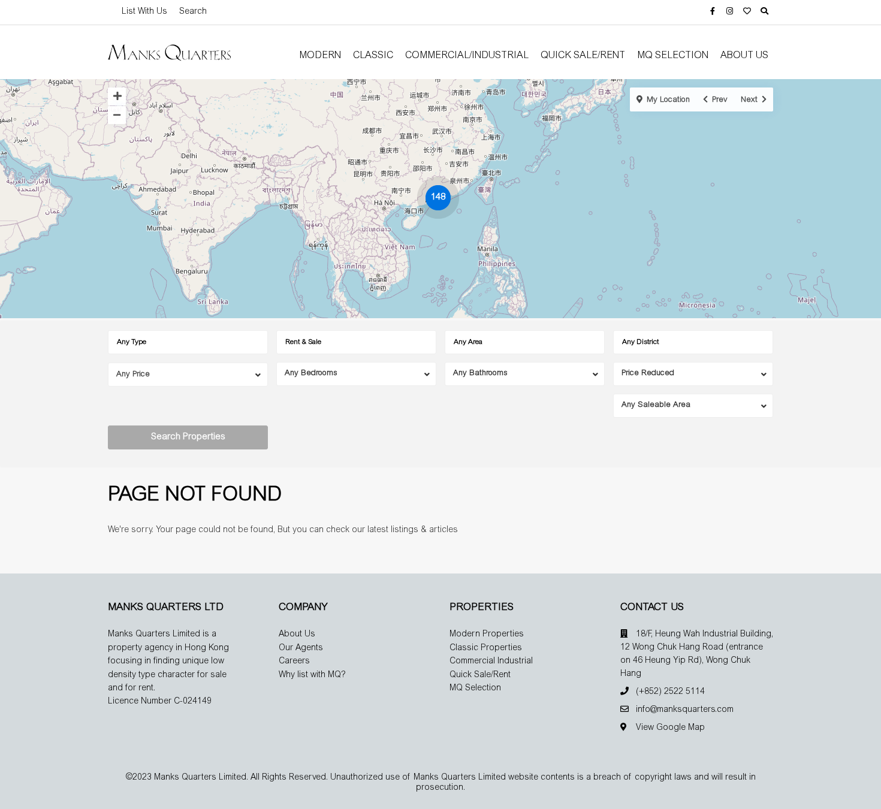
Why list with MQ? (312, 675)
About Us (744, 56)
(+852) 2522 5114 (670, 692)
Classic (373, 56)
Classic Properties (485, 648)
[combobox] (188, 342)
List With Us (144, 12)
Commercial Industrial (491, 661)
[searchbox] (191, 342)
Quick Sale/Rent (583, 56)
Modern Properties (486, 634)
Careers (294, 661)
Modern (320, 56)
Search (193, 12)
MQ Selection (672, 56)
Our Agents (301, 648)
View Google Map (670, 728)
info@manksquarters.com (685, 710)
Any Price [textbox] (133, 375)
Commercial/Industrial (467, 56)
